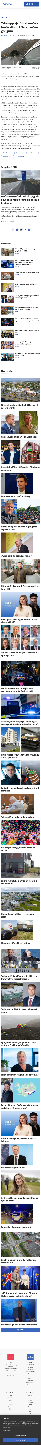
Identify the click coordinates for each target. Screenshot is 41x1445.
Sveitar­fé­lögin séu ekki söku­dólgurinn (19, 1325)
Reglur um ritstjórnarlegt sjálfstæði (11, 1365)
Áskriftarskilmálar (30, 1374)
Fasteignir (30, 1398)
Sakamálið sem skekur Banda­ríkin (27, 273)
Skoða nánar (7, 1430)
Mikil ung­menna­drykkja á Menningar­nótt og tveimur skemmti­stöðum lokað (24, 262)
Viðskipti (10, 1398)
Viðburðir (30, 1402)
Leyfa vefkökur (20, 1440)
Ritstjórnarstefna (30, 1371)
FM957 (30, 1409)
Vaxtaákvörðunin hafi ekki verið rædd (19, 437)
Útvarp (11, 1409)
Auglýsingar (30, 1367)
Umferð (30, 1378)
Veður (30, 1404)
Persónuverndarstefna (11, 1368)
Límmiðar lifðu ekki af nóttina (15, 943)
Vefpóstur (30, 1380)
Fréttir (10, 1395)
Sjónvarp (10, 1407)
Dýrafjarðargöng (20, 153)
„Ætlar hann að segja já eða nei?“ (26, 284)
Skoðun (11, 1404)
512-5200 (31, 1365)
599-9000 (12, 1375)
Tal (30, 1413)
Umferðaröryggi (7, 153)
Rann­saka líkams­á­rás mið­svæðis (16, 1227)
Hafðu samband (30, 1369)
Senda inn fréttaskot (30, 1385)
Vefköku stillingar (20, 1435)
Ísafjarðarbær (33, 153)
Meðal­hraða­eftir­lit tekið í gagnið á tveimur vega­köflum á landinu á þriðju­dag (20, 200)
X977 (30, 1411)
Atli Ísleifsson (5, 35)
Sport (10, 1400)
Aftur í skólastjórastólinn (13, 1168)
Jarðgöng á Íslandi (7, 156)
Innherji (30, 1395)
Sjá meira (20, 1330)
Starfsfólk (30, 1376)
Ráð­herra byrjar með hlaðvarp (15, 497)
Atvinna (30, 1400)
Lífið (11, 1402)
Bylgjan (30, 1407)
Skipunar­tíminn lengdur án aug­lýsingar (19, 1075)
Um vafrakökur (30, 1382)
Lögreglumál (20, 156)
